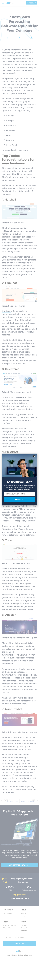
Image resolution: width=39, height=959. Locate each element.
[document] (19, 479)
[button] (34, 456)
